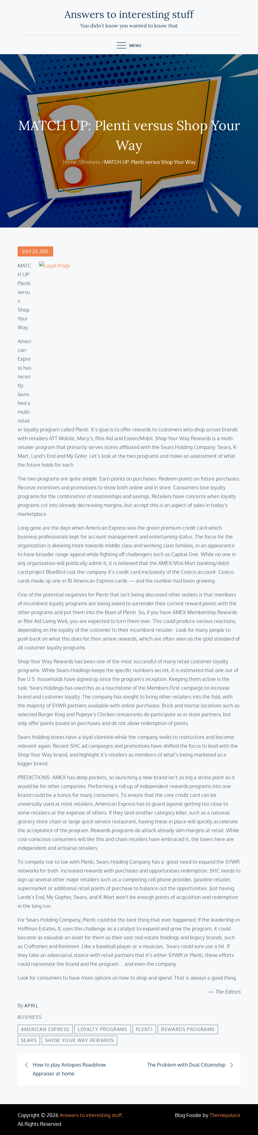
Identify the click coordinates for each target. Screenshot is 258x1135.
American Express (45, 1029)
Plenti (144, 1029)
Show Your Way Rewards (79, 1040)
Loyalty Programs (102, 1029)
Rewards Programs (187, 1029)
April (31, 1005)
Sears (28, 1040)
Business (30, 1017)
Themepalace (225, 1115)
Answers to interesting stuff (129, 14)
